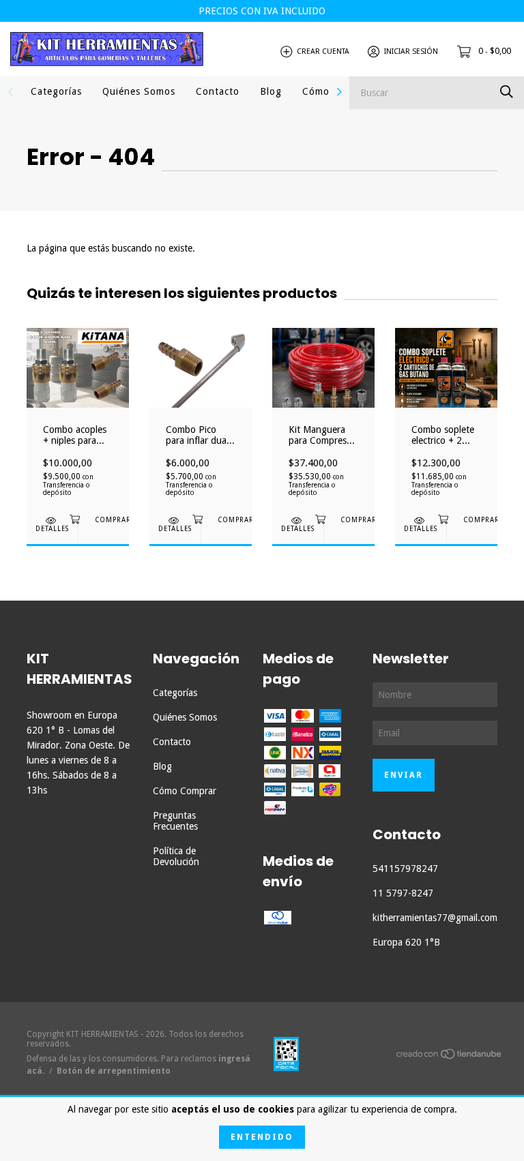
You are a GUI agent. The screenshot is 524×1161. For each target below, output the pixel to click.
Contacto (217, 91)
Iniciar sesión (411, 51)
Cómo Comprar (184, 790)
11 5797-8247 (403, 893)
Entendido (262, 1137)
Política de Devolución (176, 856)
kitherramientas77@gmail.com (435, 917)
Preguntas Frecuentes (175, 821)
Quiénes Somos (138, 91)
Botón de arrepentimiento (114, 1071)
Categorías (56, 91)
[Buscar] (507, 92)
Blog (271, 91)
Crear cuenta (323, 51)
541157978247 (405, 868)
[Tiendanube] (449, 1056)
